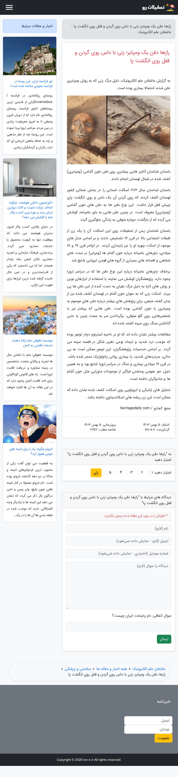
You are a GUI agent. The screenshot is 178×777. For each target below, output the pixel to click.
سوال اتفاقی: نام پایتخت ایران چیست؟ (141, 616)
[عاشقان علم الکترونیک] (158, 7)
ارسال (164, 639)
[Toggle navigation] (9, 7)
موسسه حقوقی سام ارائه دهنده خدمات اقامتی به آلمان (32, 343)
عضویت (163, 738)
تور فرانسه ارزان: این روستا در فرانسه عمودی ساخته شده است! (32, 84)
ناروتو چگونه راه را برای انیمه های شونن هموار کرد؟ (31, 451)
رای (96, 473)
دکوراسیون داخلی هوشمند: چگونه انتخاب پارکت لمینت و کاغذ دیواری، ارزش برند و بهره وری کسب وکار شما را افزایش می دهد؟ (30, 210)
